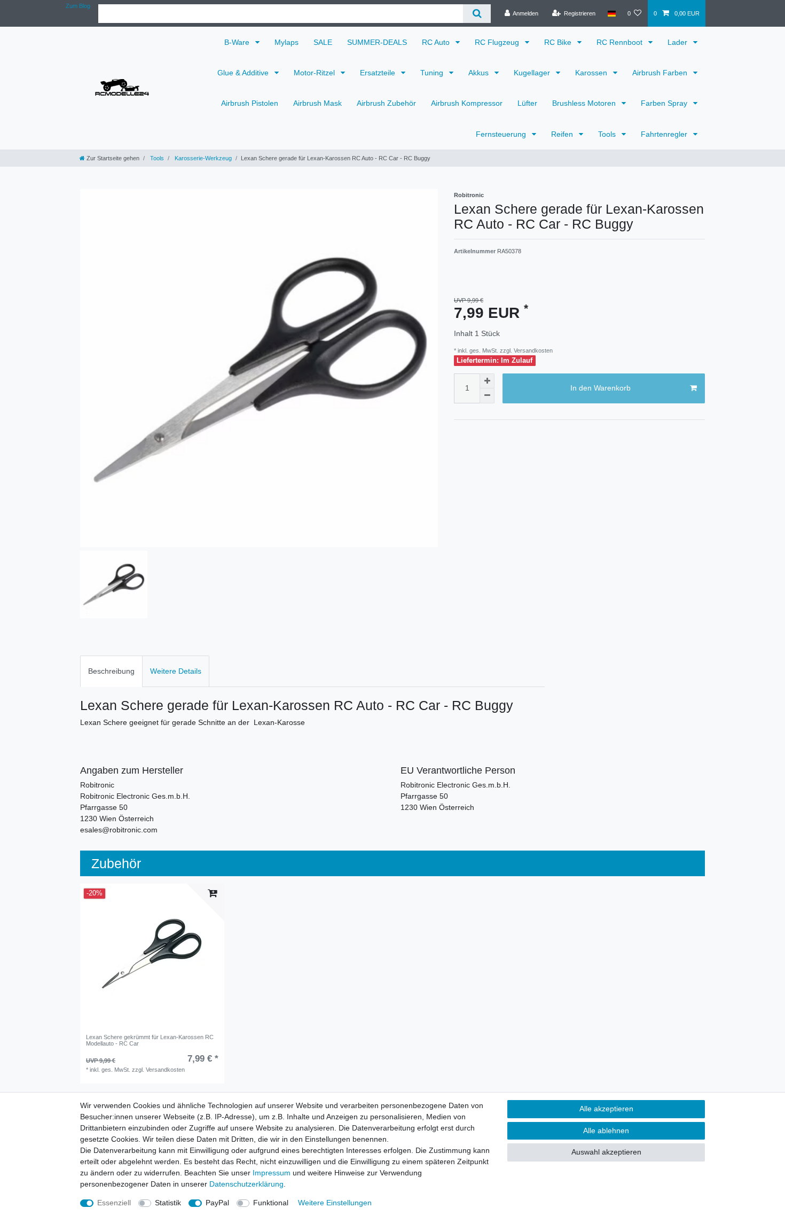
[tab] (111, 671)
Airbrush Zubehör (386, 103)
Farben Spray (665, 103)
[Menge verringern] (487, 395)
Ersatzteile (378, 72)
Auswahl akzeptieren (606, 1152)
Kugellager (533, 72)
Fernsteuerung (502, 134)
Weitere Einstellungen (335, 1202)
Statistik (168, 1202)
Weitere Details (175, 671)
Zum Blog (78, 6)
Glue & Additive (244, 72)
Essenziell (114, 1202)
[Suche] (476, 13)
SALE (322, 42)
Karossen (592, 72)
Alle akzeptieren (606, 1108)
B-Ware (238, 42)
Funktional (270, 1202)
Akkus (479, 72)
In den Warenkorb (600, 388)
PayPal (217, 1202)
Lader (678, 42)
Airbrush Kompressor (467, 103)
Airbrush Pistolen (249, 103)
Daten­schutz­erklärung (246, 1184)
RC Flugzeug (498, 42)
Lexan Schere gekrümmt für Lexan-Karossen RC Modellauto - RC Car (150, 1040)
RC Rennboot (620, 42)
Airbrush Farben (660, 72)
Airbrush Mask (317, 103)
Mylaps (286, 42)
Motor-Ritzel (315, 72)
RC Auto (437, 42)
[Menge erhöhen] (487, 380)
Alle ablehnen (606, 1130)
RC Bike (559, 42)
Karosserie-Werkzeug (202, 158)
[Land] (611, 13)
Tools (608, 134)
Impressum (272, 1172)
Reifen (563, 134)
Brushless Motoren (585, 103)
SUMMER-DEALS (377, 42)
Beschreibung (111, 671)
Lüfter (527, 103)
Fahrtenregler (665, 134)
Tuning (432, 72)
